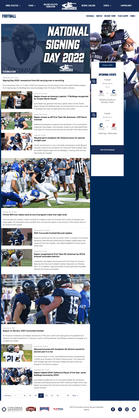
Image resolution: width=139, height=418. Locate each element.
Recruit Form (110, 15)
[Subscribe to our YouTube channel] (133, 409)
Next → (75, 395)
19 (30, 395)
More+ (133, 15)
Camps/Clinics (126, 5)
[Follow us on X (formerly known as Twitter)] (119, 409)
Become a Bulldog (88, 5)
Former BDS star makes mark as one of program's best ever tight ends (35, 214)
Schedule (90, 15)
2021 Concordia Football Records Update (53, 233)
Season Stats (107, 65)
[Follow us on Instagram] (126, 409)
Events (106, 5)
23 (52, 395)
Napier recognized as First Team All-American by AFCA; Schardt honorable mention (59, 255)
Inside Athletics (12, 5)
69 (68, 395)
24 (58, 395)
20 (36, 395)
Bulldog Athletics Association (51, 5)
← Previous (7, 395)
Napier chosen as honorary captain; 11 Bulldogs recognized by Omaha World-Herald (61, 97)
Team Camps (123, 15)
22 (46, 395)
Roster (99, 15)
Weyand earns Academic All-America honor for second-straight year (59, 139)
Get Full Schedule (107, 150)
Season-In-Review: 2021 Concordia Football (23, 331)
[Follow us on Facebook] (112, 409)
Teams (30, 5)
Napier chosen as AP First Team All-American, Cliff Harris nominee (60, 118)
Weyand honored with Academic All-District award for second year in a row (59, 350)
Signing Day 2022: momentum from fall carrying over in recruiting (33, 80)
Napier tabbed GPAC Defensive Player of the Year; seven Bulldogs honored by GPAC (60, 373)
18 (25, 395)
